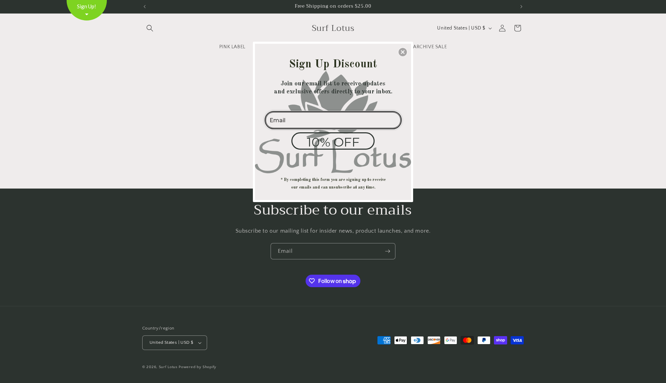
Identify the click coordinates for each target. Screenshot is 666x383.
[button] (403, 52)
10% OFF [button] (333, 142)
